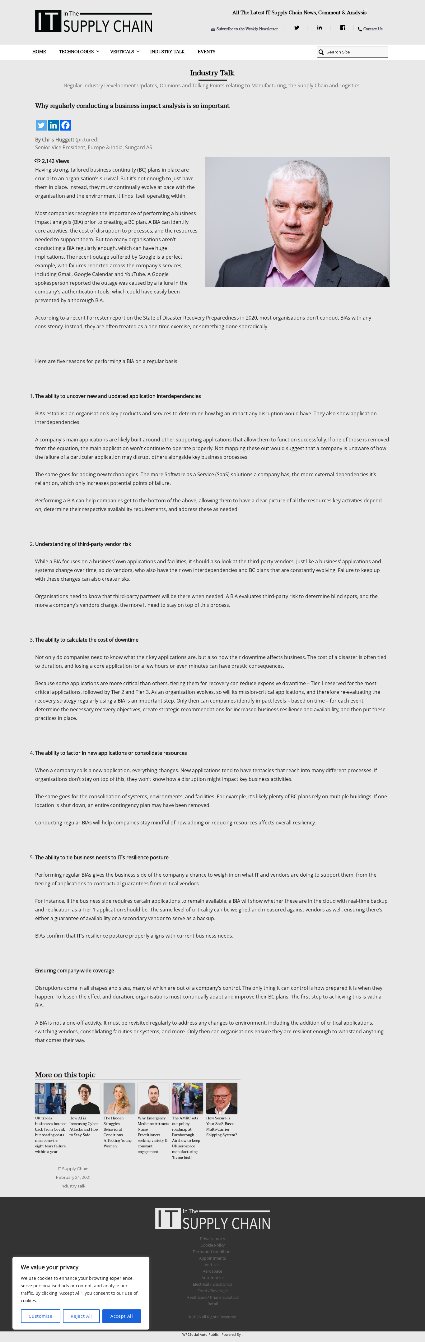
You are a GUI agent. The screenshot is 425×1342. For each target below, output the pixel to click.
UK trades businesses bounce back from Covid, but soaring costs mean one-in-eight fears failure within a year (50, 1135)
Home (39, 51)
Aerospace (212, 1271)
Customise (40, 1316)
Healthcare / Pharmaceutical (212, 1297)
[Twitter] (297, 27)
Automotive (213, 1277)
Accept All (121, 1316)
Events (206, 51)
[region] (80, 1293)
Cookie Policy (212, 1245)
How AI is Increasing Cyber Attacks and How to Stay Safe (84, 1126)
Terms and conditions (212, 1251)
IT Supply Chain (73, 1168)
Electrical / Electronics (212, 1284)
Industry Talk (167, 51)
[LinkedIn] (320, 27)
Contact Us (372, 29)
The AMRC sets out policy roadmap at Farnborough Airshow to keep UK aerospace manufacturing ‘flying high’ (186, 1137)
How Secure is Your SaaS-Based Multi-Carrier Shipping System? (221, 1126)
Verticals (122, 51)
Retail (213, 1304)
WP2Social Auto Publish (201, 1334)
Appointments (212, 1258)
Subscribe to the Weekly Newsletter (247, 29)
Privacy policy (212, 1238)
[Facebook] (343, 27)
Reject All (81, 1316)
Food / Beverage (213, 1291)
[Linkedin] (53, 125)
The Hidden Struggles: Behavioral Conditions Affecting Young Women (118, 1132)
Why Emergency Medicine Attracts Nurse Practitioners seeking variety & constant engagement (153, 1135)
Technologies (76, 51)
